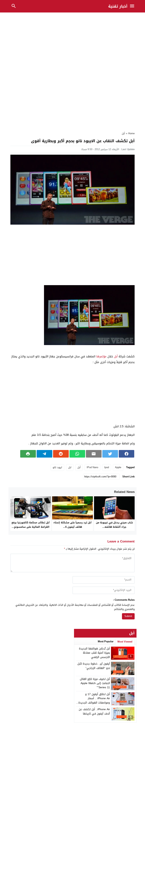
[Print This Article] (28, 454)
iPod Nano (92, 467)
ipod (106, 467)
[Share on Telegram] (44, 454)
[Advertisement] (72, 41)
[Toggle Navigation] (133, 6)
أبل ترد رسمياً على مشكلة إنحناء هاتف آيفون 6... (72, 524)
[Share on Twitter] (110, 454)
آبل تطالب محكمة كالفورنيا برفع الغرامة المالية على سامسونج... (31, 524)
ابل (69, 467)
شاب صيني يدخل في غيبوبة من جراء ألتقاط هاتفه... (114, 524)
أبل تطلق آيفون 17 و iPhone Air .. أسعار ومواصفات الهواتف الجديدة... (93, 698)
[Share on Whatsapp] (77, 454)
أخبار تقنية (117, 6)
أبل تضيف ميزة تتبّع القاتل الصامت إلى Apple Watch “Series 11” (95, 683)
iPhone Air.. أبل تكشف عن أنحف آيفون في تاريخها (94, 711)
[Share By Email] (94, 454)
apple (118, 467)
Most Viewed (124, 641)
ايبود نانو (57, 467)
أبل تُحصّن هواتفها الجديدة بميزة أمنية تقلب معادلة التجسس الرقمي (94, 653)
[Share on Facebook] (126, 454)
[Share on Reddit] (61, 454)
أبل (123, 133)
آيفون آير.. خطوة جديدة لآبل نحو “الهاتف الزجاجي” (93, 665)
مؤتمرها (101, 356)
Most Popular (105, 641)
